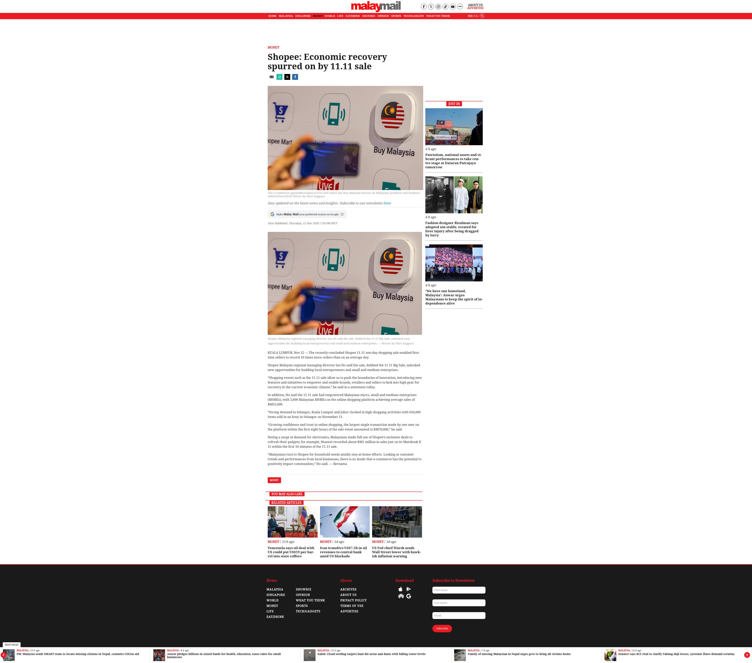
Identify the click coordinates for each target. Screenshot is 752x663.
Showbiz (303, 589)
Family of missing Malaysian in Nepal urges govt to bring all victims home (519, 654)
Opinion (303, 595)
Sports (302, 606)
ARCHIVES (348, 589)
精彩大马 (473, 15)
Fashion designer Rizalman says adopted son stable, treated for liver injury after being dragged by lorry (452, 229)
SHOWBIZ (368, 15)
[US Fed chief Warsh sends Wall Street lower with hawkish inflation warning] (397, 522)
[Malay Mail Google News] (408, 599)
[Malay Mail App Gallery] (401, 599)
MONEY (318, 15)
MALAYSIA (286, 15)
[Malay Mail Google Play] (408, 592)
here (387, 203)
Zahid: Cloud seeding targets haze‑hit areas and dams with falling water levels (371, 654)
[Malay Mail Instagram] (438, 7)
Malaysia (22, 650)
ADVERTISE (349, 611)
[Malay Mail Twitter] (431, 7)
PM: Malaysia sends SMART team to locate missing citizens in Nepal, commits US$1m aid (78, 654)
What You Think (438, 15)
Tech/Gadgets (308, 611)
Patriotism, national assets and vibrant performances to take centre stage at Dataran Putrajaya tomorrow (453, 161)
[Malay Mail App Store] (400, 592)
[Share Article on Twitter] (287, 79)
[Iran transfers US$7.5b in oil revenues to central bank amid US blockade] (345, 522)
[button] (342, 214)
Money (273, 47)
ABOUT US (348, 595)
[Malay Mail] (376, 11)
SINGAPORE (303, 15)
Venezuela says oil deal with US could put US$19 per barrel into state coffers (291, 552)
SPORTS (396, 15)
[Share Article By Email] (272, 79)
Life (270, 611)
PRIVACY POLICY (353, 600)
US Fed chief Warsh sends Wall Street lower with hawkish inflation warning (396, 552)
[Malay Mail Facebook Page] (423, 7)
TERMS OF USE (351, 606)
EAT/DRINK (353, 15)
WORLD (330, 15)
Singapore (276, 595)
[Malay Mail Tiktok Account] (445, 7)
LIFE (340, 15)
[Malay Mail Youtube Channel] (452, 7)
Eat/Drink (275, 617)
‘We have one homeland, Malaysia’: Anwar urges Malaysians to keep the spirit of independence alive (454, 297)
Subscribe (442, 628)
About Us (475, 5)
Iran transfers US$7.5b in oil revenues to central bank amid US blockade (343, 552)
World (273, 600)
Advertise (475, 8)
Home (272, 15)
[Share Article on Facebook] (295, 79)
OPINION (383, 15)
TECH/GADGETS (414, 15)
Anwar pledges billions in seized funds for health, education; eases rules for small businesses (224, 655)
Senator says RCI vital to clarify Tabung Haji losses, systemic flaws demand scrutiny (676, 654)
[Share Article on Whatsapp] (279, 79)
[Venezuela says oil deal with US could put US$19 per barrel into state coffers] (293, 522)
